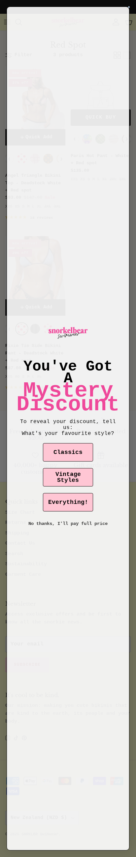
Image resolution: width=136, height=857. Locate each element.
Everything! (68, 502)
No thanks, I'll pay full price (68, 523)
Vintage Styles (68, 477)
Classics (68, 452)
